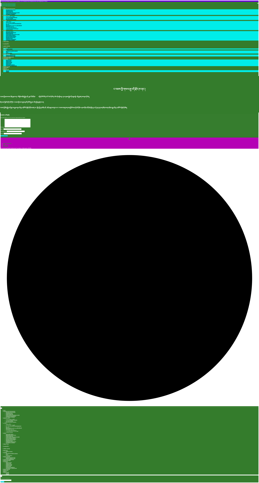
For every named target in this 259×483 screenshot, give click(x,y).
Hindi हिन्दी (5, 50)
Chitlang (7, 71)
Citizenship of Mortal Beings (11, 13)
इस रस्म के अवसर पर (9, 455)
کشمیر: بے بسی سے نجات (10, 16)
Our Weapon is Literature (10, 14)
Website (2, 133)
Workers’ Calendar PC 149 (10, 458)
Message (3, 127)
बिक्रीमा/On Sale (6, 69)
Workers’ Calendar (6, 54)
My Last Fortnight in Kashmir (11, 19)
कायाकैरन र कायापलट (9, 48)
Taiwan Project (8, 60)
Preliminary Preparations (10, 64)
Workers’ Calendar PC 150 (10, 55)
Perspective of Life (9, 10)
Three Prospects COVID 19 (10, 35)
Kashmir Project (9, 462)
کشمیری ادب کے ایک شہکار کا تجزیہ (12, 28)
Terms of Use (5, 145)
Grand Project (8, 63)
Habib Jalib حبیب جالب (10, 26)
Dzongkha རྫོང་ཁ (6, 43)
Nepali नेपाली (5, 450)
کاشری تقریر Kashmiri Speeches (11, 17)
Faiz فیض (7, 24)
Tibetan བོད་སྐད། (6, 41)
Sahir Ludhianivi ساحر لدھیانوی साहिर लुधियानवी (14, 25)
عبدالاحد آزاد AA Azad (9, 18)
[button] (3, 73)
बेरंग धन (7, 454)
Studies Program (9, 62)
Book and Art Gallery (7, 460)
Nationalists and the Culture (11, 32)
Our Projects (5, 59)
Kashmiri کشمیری (6, 15)
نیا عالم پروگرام (8, 21)
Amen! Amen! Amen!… (10, 31)
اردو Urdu (5, 20)
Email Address (4, 131)
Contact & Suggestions (7, 143)
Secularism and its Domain (10, 9)
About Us (5, 68)
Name (2, 129)
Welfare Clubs (5, 67)
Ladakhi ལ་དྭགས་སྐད (6, 46)
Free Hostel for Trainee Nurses (11, 65)
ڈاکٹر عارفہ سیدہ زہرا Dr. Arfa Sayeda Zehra (13, 23)
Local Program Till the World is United (12, 12)
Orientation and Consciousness (9, 8)
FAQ (4, 144)
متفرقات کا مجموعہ (9, 29)
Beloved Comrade (6, 66)
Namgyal (7, 70)
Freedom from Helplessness (8, 459)
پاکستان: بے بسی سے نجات (10, 22)
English (4, 30)
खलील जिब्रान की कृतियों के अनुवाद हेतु (12, 453)
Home (4, 7)
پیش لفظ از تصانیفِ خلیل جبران (11, 27)
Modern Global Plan (9, 11)
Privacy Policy (5, 146)
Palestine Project (9, 61)
